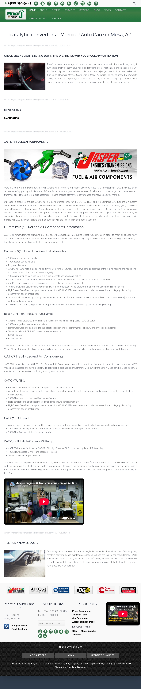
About (44, 10)
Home (32, 10)
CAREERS (56, 18)
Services (70, 10)
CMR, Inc (120, 663)
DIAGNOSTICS (11, 118)
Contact (120, 10)
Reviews (84, 10)
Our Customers (80, 618)
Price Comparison (81, 611)
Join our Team (79, 614)
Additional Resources (83, 622)
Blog (96, 10)
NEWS (107, 10)
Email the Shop (19, 629)
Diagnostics (12, 109)
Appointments (38, 18)
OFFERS (56, 10)
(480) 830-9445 (19, 3)
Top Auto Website (76, 667)
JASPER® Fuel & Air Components (26, 141)
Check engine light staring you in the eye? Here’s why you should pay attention (61, 55)
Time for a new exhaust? (21, 542)
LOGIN (70, 655)
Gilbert (75, 631)
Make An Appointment (51, 623)
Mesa (84, 631)
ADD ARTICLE (38, 655)
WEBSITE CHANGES (103, 655)
